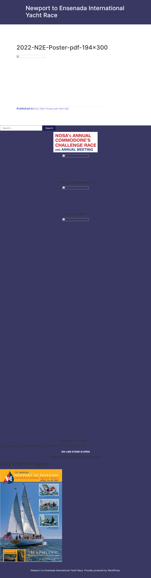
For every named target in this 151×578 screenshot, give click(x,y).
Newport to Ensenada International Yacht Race (75, 11)
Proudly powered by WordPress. (102, 570)
